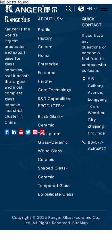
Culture (45, 46)
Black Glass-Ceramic (50, 121)
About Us (48, 19)
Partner (45, 81)
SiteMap (80, 222)
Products (49, 106)
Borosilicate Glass (55, 194)
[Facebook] (7, 132)
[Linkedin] (13, 132)
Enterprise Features (48, 68)
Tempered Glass (54, 185)
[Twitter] (28, 132)
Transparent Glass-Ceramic (53, 138)
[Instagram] (35, 132)
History (45, 38)
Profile (44, 29)
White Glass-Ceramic (51, 155)
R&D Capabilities (54, 98)
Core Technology (55, 89)
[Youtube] (21, 132)
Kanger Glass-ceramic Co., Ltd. (31, 8)
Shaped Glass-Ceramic (53, 172)
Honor (44, 55)
